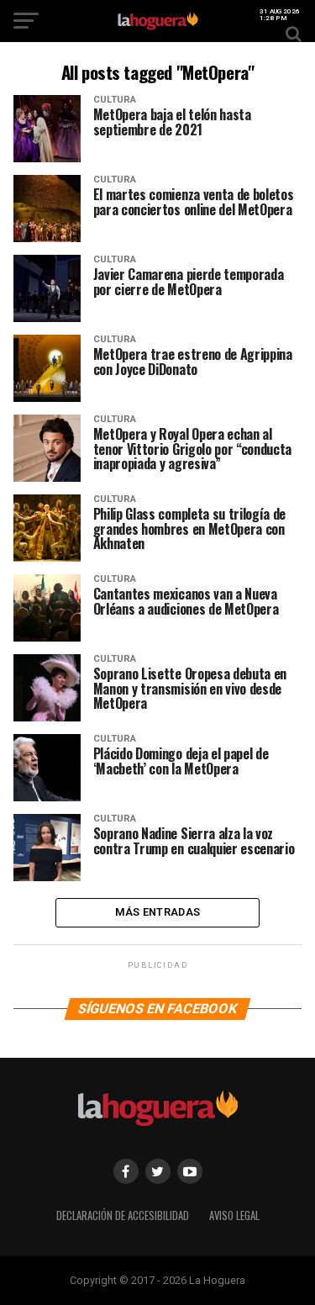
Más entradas (157, 912)
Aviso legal (234, 1215)
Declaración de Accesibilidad (122, 1215)
